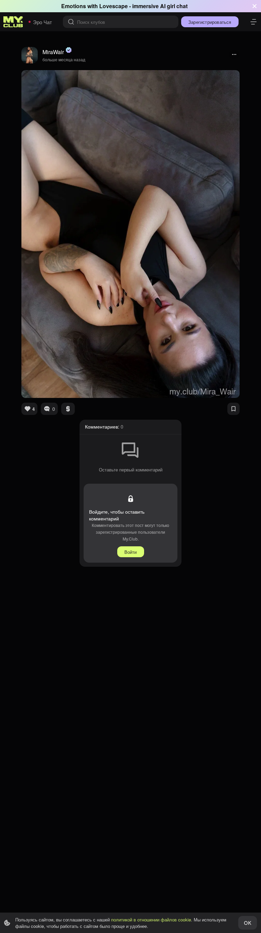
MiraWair (53, 52)
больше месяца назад (63, 59)
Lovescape (113, 6)
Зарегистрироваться (209, 22)
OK (247, 922)
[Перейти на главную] (13, 21)
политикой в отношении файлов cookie (151, 919)
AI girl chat (174, 6)
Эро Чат (42, 22)
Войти (130, 552)
